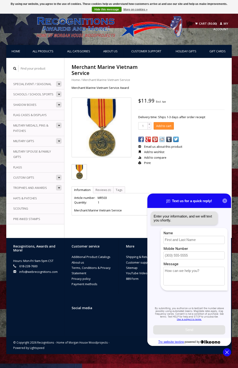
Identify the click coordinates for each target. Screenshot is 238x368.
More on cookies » (135, 9)
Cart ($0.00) (208, 23)
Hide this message (106, 9)
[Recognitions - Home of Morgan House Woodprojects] (101, 26)
